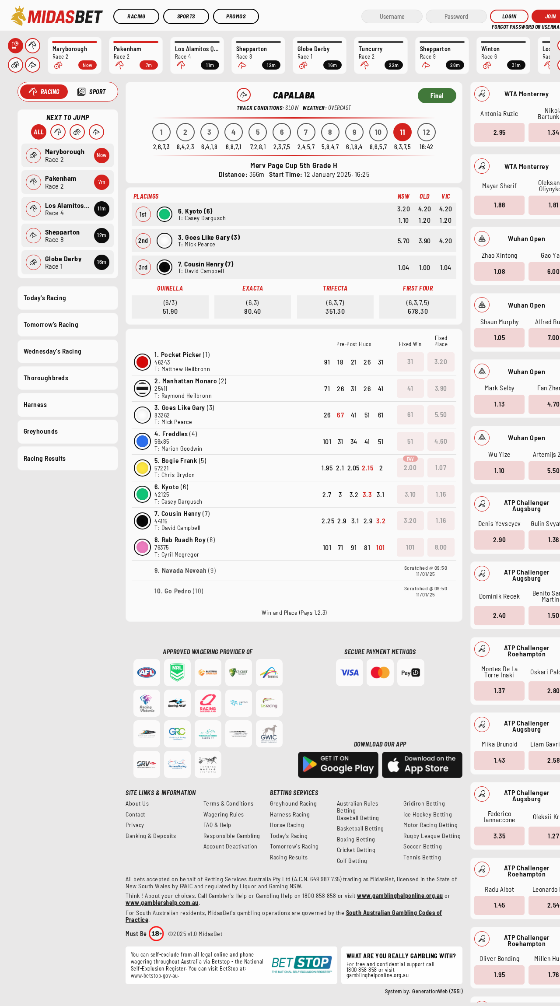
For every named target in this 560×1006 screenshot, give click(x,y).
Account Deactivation (230, 846)
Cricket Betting (356, 849)
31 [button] (410, 361)
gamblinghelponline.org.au (377, 974)
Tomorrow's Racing (51, 324)
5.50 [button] (441, 414)
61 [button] (410, 414)
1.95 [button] (499, 974)
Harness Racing (290, 814)
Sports (186, 16)
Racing (136, 16)
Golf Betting (352, 860)
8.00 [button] (441, 547)
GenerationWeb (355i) (437, 991)
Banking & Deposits (151, 835)
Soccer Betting (422, 846)
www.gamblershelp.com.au (162, 902)
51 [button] (410, 441)
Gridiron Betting (424, 803)
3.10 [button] (410, 494)
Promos (235, 16)
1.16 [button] (441, 494)
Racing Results (45, 458)
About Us (137, 803)
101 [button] (410, 547)
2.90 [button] (499, 539)
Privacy (135, 824)
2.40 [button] (499, 615)
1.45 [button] (499, 905)
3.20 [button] (440, 361)
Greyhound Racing (293, 803)
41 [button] (410, 388)
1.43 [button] (499, 760)
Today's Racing (45, 297)
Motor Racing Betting (430, 824)
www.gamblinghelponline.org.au (400, 895)
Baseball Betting (358, 817)
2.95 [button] (500, 132)
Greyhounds (41, 431)
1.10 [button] (499, 470)
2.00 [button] (410, 467)
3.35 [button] (499, 836)
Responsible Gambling (231, 835)
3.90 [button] (441, 388)
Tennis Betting (422, 857)
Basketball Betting (360, 828)
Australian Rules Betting (357, 807)
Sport (97, 91)
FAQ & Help (217, 824)
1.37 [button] (499, 690)
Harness (35, 404)
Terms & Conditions (228, 803)
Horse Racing (287, 824)
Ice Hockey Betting (427, 814)
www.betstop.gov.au (154, 975)
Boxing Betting (356, 839)
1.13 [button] (499, 404)
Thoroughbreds (46, 378)
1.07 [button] (440, 467)
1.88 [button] (499, 205)
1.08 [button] (499, 271)
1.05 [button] (499, 337)
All (39, 132)
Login (509, 16)
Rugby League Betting (432, 835)
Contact (135, 814)
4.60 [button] (440, 441)
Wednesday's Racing (53, 351)
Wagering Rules (223, 814)
